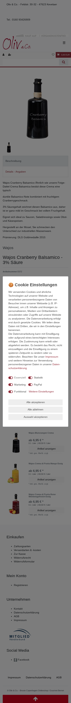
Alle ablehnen (35, 409)
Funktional (20, 391)
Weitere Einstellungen (41, 391)
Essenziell (20, 377)
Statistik (38, 377)
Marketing (20, 384)
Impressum (51, 356)
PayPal (38, 384)
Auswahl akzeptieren (36, 416)
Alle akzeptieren (35, 402)
